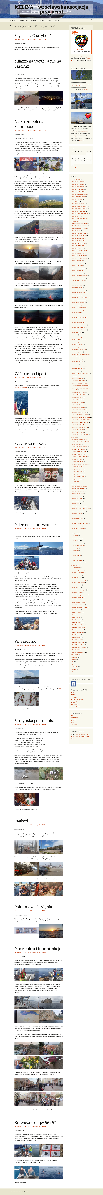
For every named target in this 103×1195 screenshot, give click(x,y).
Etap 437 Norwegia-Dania (78, 263)
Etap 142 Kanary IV (76, 371)
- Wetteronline (74, 717)
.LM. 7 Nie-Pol (75, 553)
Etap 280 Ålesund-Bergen (78, 320)
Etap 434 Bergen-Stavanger (79, 255)
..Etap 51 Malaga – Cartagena (79, 449)
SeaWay (49, 20)
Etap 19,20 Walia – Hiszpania (79, 521)
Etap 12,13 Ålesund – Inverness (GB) (81, 508)
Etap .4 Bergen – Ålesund (78, 491)
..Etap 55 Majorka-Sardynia (78, 454)
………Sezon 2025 (75, 201)
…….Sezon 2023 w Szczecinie (78, 280)
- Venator (73, 702)
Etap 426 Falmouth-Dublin (78, 238)
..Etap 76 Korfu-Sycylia (77, 471)
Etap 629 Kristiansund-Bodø (79, 196)
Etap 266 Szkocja (76, 295)
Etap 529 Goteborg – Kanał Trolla (80, 208)
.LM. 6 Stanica (75, 550)
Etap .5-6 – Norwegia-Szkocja (79, 580)
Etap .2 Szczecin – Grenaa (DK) (79, 486)
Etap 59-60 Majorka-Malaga (78, 642)
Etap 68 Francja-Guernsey (78, 652)
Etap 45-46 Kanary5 (77, 622)
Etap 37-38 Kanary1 (77, 612)
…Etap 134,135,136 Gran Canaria (80, 434)
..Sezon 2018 (74, 437)
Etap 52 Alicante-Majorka (78, 632)
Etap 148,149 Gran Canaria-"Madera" (81, 373)
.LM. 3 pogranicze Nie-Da (78, 543)
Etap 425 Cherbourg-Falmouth (79, 235)
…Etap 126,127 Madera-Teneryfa (80, 422)
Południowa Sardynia (33, 907)
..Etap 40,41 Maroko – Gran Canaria (80, 441)
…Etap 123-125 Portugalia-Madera (80, 419)
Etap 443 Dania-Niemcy (77, 273)
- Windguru (73, 719)
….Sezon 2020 (74, 364)
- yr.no (72, 722)
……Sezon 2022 (74, 283)
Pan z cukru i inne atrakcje (37, 948)
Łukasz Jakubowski (75, 736)
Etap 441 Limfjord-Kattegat (78, 268)
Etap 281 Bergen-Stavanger (79, 322)
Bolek (45, 39)
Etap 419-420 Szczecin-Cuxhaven (80, 223)
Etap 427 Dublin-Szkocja (78, 240)
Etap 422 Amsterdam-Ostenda (79, 228)
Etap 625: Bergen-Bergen (82, 734)
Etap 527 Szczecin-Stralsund (79, 203)
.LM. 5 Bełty (75, 548)
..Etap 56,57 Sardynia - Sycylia (34, 39)
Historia (42, 20)
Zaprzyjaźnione (74, 657)
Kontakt (57, 20)
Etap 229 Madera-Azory (78, 361)
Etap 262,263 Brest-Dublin (78, 290)
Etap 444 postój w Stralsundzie (79, 275)
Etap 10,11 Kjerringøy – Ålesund (80, 506)
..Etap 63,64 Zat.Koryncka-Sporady (80, 464)
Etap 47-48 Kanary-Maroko (78, 625)
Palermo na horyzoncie (35, 524)
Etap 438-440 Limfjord (77, 265)
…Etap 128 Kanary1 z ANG (78, 424)
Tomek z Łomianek (75, 135)
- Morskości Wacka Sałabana (77, 699)
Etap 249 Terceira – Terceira (79, 349)
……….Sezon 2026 (75, 179)
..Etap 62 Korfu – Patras (77, 461)
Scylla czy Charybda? (32, 35)
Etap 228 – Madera (76, 359)
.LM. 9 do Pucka (76, 558)
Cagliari (21, 821)
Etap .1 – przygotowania (78, 570)
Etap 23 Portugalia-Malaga (78, 528)
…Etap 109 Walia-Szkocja (78, 399)
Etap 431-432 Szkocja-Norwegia (79, 250)
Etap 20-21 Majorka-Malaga (78, 600)
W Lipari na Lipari (30, 373)
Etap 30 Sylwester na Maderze (79, 607)
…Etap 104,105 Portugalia (78, 392)
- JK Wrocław (74, 697)
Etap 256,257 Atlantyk (77, 285)
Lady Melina (13, 20)
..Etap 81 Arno (75, 481)
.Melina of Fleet (76, 567)
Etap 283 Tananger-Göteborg (79, 325)
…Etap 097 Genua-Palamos (78, 380)
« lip (75, 167)
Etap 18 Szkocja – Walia (78, 518)
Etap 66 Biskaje (76, 649)
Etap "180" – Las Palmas (78, 368)
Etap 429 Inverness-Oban (78, 245)
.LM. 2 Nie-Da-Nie (76, 540)
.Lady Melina (75, 533)
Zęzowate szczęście (79, 741)
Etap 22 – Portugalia (77, 526)
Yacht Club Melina (75, 654)
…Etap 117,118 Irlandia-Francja (79, 412)
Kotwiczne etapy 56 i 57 (35, 1122)
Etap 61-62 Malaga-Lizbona (78, 644)
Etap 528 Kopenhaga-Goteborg (79, 206)
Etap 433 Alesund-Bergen (78, 253)
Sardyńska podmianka (34, 720)
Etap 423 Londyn (76, 230)
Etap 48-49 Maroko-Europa (78, 627)
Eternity (74, 659)
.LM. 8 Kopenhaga (76, 555)
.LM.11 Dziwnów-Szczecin (78, 563)
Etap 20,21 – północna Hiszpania (80, 523)
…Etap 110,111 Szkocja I (78, 402)
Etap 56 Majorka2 (76, 637)
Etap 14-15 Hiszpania (77, 592)
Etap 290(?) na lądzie (77, 332)
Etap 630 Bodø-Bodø (77, 199)
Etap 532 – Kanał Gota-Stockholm (80, 213)
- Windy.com (86, 89)
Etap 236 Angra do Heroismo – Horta (81, 342)
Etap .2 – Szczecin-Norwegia (79, 572)
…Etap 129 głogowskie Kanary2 (80, 427)
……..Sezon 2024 (75, 221)
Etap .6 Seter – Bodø (77, 496)
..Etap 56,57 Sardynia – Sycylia (79, 456)
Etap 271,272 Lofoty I (77, 305)
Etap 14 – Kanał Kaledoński (78, 511)
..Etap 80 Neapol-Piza (77, 479)
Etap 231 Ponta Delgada (78, 337)
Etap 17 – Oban (76, 516)
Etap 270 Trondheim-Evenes (79, 302)
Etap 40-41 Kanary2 (77, 615)
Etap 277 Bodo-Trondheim (78, 315)
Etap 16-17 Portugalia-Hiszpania (79, 595)
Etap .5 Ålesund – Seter (78, 493)
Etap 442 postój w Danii (77, 270)
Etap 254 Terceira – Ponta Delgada (80, 354)
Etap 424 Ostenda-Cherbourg (79, 233)
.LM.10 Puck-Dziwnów (77, 560)
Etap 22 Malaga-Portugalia (78, 602)
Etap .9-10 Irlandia (76, 585)
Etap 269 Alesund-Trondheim (79, 300)
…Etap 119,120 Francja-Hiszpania (80, 414)
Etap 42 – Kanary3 (76, 617)
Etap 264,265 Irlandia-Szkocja (79, 292)
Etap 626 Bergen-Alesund (78, 191)
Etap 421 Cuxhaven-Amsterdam (79, 225)
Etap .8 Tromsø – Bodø (77, 501)
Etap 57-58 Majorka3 (77, 639)
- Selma (72, 696)
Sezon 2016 (73, 531)
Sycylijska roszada (30, 443)
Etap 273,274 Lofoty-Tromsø (79, 307)
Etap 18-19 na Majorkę (77, 597)
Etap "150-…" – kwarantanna (79, 366)
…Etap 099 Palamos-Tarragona (79, 383)
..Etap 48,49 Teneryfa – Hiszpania (80, 446)
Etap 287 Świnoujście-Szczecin (79, 330)
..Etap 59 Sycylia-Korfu (77, 459)
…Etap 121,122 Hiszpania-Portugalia (81, 417)
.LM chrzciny (75, 535)
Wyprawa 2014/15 (75, 565)
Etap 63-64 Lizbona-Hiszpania (79, 647)
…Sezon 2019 (74, 376)
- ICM (72, 715)
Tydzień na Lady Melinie (84, 57)
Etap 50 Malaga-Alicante (78, 629)
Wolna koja (33, 20)
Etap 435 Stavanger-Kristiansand (80, 258)
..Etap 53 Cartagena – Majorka (79, 451)
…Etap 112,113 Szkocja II (78, 404)
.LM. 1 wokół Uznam (77, 538)
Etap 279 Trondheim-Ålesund (79, 317)
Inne (73, 664)
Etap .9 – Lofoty (76, 503)
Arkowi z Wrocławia (75, 136)
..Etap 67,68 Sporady (77, 466)
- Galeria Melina (74, 704)
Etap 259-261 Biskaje (77, 287)
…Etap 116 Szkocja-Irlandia (78, 409)
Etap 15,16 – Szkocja (77, 513)
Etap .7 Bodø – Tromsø (77, 498)
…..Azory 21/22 (74, 335)
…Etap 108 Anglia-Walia (78, 397)
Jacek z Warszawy (84, 131)
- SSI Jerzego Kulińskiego (77, 701)
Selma (73, 671)
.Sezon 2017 (74, 484)
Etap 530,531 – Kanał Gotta (78, 211)
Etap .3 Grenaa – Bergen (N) (78, 488)
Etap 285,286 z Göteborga (78, 327)
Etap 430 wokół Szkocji (77, 248)
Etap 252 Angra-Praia (77, 352)
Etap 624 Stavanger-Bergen (79, 186)
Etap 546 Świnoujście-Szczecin (79, 218)
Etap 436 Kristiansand (77, 260)
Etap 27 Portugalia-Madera (78, 605)
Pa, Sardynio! (26, 641)
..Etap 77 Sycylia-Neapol (78, 474)
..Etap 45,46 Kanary (76, 444)
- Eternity (73, 694)
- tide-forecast (74, 724)
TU (60, 689)
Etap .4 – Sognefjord (77, 577)
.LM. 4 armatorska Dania (78, 545)
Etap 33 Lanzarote (76, 610)
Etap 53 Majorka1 (76, 634)
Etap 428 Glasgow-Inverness (79, 243)
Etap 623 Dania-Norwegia (78, 184)
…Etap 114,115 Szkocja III (78, 407)
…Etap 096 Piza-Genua (77, 378)
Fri (73, 661)
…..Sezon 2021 (74, 357)
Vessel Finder (79, 85)
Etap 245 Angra (76, 347)
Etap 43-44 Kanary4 (77, 620)
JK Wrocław (75, 666)
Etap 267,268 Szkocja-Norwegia (79, 297)
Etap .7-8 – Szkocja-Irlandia (78, 582)
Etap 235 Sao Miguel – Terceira (79, 339)
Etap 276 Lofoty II (76, 312)
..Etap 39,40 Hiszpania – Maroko (79, 439)
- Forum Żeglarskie (75, 706)
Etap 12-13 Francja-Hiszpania (79, 590)
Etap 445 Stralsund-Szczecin (79, 278)
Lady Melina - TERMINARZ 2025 (78, 67)
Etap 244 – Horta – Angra (78, 344)
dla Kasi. (81, 140)
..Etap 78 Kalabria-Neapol (78, 476)
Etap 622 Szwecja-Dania (78, 181)
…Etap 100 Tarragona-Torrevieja (80, 385)
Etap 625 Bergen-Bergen (78, 189)
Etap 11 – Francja (76, 587)
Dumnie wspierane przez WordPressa (19, 1191)
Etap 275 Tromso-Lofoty (78, 310)
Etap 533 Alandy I (76, 216)
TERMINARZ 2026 (23, 20)
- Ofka (72, 692)
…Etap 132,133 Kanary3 (78, 432)
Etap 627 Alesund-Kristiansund (79, 194)
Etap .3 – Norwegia (76, 575)
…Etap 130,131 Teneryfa (78, 429)
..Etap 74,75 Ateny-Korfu (78, 469)
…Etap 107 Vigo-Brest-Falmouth (80, 394)
